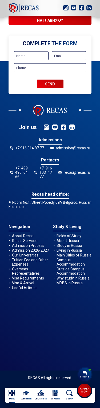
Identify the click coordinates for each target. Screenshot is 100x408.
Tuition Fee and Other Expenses (30, 262)
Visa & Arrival (23, 283)
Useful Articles (24, 288)
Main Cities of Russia (74, 255)
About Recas (23, 236)
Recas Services (25, 241)
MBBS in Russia (70, 283)
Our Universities (25, 255)
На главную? (50, 20)
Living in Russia (69, 250)
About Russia (68, 241)
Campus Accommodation (71, 262)
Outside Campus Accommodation (71, 271)
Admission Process (28, 245)
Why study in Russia (73, 278)
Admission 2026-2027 (30, 250)
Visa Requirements (28, 278)
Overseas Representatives (26, 271)
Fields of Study (69, 236)
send (50, 84)
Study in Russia (69, 245)
